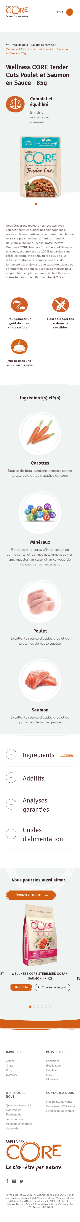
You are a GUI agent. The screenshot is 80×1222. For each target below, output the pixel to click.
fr (60, 12)
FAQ (49, 1075)
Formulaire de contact (60, 1111)
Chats (9, 1066)
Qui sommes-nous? (18, 1105)
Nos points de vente (59, 1102)
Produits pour (19, 45)
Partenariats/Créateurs (61, 1106)
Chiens (10, 1061)
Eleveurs (11, 1075)
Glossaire (67, 755)
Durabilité (52, 1070)
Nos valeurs (13, 1110)
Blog (9, 1070)
